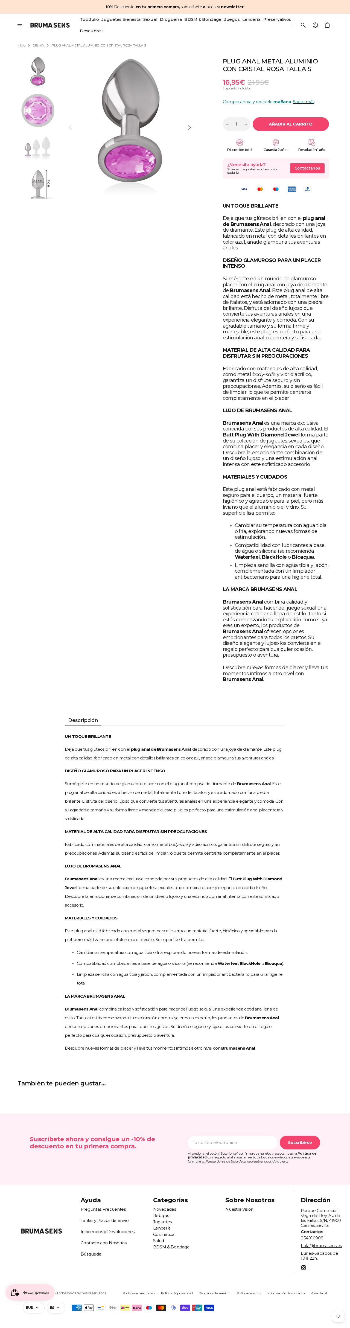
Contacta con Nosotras (104, 1242)
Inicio (21, 45)
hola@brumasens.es (321, 1245)
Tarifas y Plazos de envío (105, 1220)
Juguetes (162, 1221)
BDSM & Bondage (171, 1247)
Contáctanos (307, 168)
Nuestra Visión (239, 1209)
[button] (303, 25)
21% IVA (38, 45)
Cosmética (163, 1234)
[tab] (83, 720)
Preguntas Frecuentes (103, 1209)
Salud (158, 1240)
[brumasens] (50, 25)
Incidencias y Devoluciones (108, 1231)
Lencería (162, 1228)
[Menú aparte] (23, 25)
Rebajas (161, 1215)
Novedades (164, 1209)
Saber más (303, 101)
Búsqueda (91, 1254)
